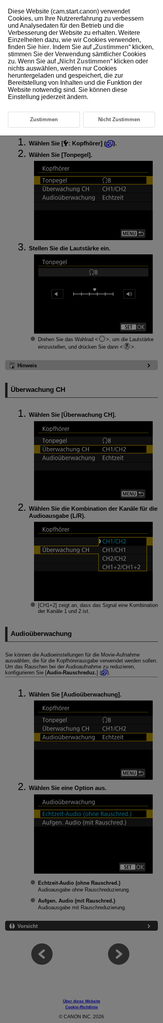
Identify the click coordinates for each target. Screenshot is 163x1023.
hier (43, 47)
